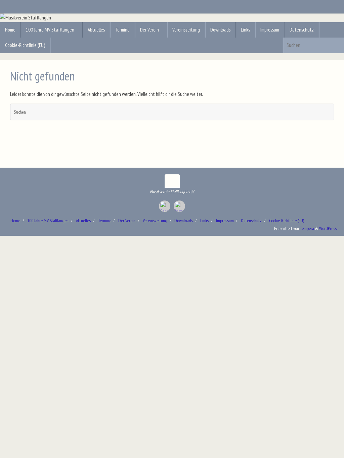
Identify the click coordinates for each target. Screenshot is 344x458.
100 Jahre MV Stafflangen (48, 221)
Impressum (225, 221)
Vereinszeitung (155, 221)
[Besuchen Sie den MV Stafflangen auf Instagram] (179, 206)
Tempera (307, 228)
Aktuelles (83, 221)
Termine (104, 221)
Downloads (183, 221)
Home (15, 221)
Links (204, 221)
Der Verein (126, 221)
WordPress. (328, 228)
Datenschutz (251, 221)
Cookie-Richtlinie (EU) (286, 221)
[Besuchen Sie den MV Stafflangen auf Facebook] (164, 206)
